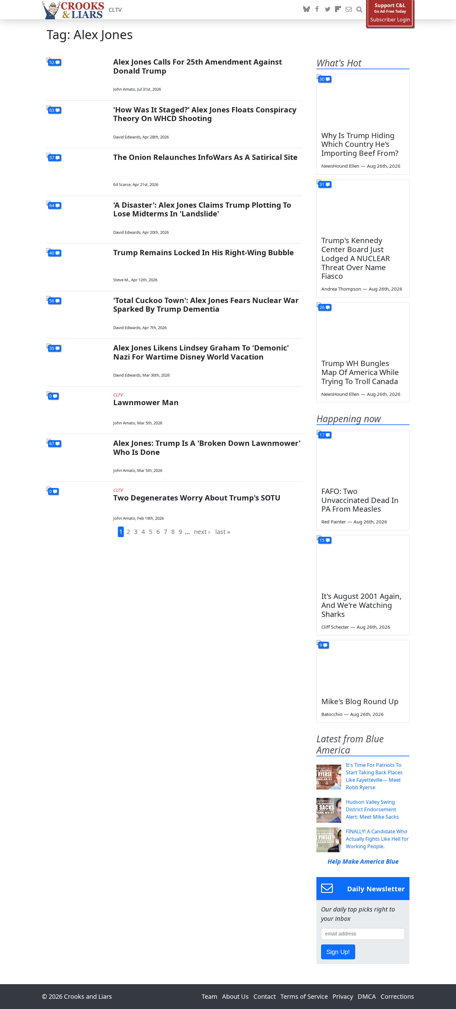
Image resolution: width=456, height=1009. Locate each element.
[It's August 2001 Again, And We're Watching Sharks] (363, 561)
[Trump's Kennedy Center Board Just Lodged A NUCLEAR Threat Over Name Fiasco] (363, 205)
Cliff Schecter (335, 627)
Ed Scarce (122, 184)
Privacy (343, 996)
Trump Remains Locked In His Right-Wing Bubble (203, 252)
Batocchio (331, 714)
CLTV (115, 9)
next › (202, 531)
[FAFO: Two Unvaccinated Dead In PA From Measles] (363, 456)
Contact (264, 996)
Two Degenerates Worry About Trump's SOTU (196, 497)
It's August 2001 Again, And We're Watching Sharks (361, 605)
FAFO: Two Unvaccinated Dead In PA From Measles (360, 500)
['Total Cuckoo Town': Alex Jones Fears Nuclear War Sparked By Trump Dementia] (78, 313)
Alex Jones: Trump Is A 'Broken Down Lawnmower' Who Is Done (207, 447)
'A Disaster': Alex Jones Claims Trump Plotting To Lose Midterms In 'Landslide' (202, 209)
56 (51, 301)
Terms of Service (304, 996)
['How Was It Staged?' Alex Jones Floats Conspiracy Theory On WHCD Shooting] (78, 122)
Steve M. (121, 280)
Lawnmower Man (146, 402)
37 (51, 158)
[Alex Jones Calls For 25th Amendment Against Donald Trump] (78, 75)
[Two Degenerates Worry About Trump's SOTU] (78, 504)
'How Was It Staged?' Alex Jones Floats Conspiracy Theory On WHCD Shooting (205, 114)
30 (322, 79)
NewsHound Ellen (340, 166)
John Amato (124, 89)
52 (51, 62)
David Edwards (127, 137)
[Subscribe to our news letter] (348, 9)
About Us (235, 996)
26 (322, 307)
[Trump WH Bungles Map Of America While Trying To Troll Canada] (363, 328)
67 (51, 443)
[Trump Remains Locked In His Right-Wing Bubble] (78, 265)
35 (51, 348)
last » (222, 531)
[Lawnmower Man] (78, 408)
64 (51, 205)
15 (322, 540)
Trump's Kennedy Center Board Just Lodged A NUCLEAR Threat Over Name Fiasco (355, 258)
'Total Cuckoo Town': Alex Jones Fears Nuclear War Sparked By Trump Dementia (206, 304)
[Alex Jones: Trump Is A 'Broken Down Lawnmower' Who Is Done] (78, 456)
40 (51, 253)
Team (209, 996)
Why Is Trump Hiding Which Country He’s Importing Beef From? (359, 144)
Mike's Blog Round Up (360, 701)
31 (322, 184)
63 (51, 110)
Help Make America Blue (363, 861)
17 (322, 435)
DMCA (367, 996)
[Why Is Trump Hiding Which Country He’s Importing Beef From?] (363, 100)
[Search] (359, 9)
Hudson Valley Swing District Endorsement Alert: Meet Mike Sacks (372, 809)
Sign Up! (338, 951)
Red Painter (333, 521)
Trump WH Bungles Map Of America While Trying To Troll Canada (360, 372)
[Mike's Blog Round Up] (363, 666)
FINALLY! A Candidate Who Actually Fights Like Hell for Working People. (377, 839)
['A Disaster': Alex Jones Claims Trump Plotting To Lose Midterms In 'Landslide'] (78, 218)
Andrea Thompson (341, 289)
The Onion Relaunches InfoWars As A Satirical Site (205, 157)
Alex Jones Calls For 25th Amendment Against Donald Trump (197, 66)
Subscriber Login (390, 20)
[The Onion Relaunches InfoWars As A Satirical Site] (78, 170)
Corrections (397, 996)
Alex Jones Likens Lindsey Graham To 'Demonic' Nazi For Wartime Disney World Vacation (201, 352)
